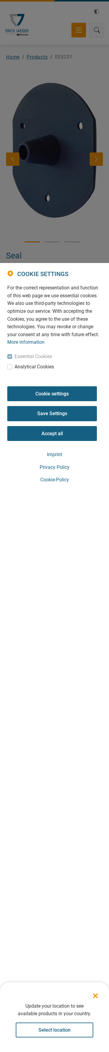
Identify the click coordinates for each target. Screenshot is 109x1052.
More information (26, 342)
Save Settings (52, 413)
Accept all (52, 433)
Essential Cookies (33, 356)
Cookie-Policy (54, 480)
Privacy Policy (55, 467)
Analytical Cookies (34, 367)
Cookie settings (52, 394)
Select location (54, 1030)
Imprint (54, 454)
